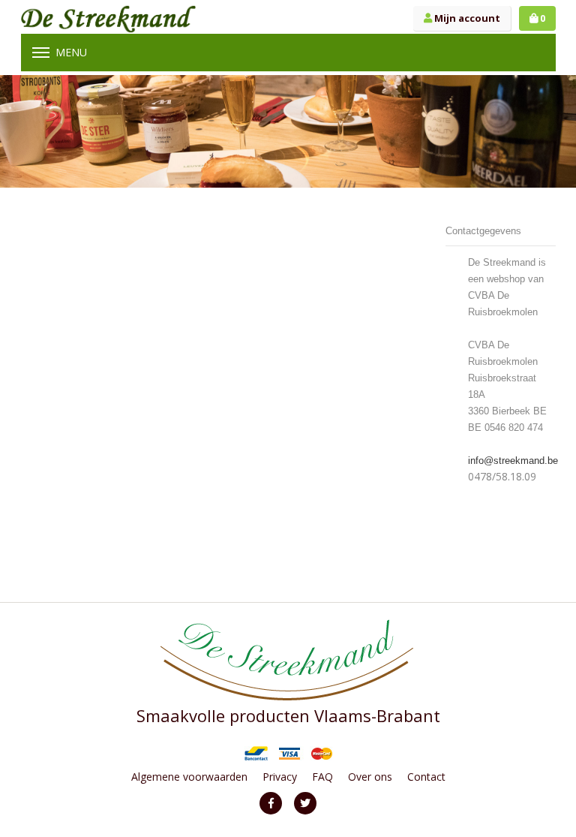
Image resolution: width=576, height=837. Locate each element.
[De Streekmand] (108, 19)
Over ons (370, 776)
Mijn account (466, 18)
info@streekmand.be (513, 460)
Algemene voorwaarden (189, 776)
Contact (426, 776)
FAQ (322, 776)
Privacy (279, 776)
